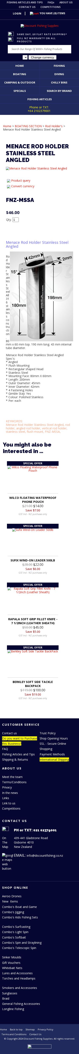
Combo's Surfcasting (16, 927)
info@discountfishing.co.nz (45, 856)
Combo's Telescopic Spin (19, 948)
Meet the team (12, 777)
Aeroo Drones (11, 896)
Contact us (9, 733)
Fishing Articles (39, 99)
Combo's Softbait (14, 937)
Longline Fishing (13, 1009)
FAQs (51, 2)
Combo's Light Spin (15, 932)
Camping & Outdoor (19, 82)
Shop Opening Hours (54, 738)
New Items (10, 901)
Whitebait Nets (12, 968)
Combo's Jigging (13, 912)
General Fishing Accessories (21, 1004)
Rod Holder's (54, 126)
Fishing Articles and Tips (18, 754)
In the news (10, 793)
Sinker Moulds (11, 957)
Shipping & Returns (15, 759)
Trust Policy (48, 733)
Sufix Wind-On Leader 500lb (33, 560)
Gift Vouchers (11, 963)
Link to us (8, 803)
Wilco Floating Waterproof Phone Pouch (32, 500)
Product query (20, 180)
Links (5, 798)
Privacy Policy (45, 1029)
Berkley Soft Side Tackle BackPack (33, 684)
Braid (5, 998)
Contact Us (35, 1034)
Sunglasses (9, 993)
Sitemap (30, 1029)
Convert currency (22, 186)
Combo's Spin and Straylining (22, 943)
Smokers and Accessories (19, 988)
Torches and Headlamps (18, 978)
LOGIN (17, 13)
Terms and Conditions (13, 1034)
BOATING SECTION (28, 126)
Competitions (11, 808)
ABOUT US (65, 2)
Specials (19, 91)
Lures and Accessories (17, 973)
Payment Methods (52, 754)
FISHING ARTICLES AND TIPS (25, 2)
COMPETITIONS (50, 7)
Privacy (7, 787)
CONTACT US (27, 7)
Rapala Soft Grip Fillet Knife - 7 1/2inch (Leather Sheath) (33, 621)
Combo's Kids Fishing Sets (20, 917)
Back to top (16, 1029)
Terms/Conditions (14, 782)
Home (19, 66)
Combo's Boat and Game (19, 907)
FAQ (5, 749)
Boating (19, 74)
